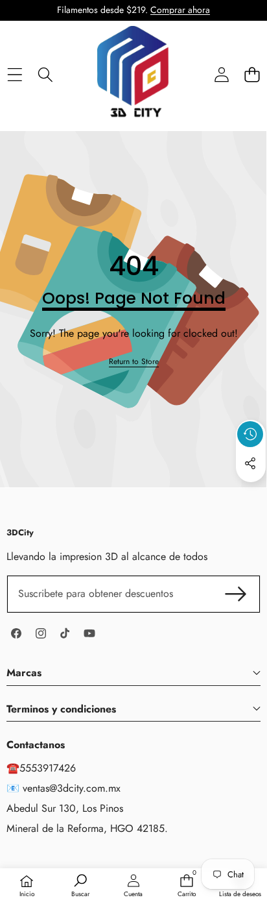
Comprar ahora (180, 9)
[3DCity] (133, 75)
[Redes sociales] (250, 463)
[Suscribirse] (236, 594)
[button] (251, 75)
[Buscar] (45, 75)
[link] (134, 361)
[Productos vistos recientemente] (250, 434)
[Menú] (14, 75)
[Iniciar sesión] (221, 75)
